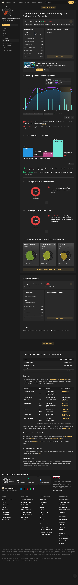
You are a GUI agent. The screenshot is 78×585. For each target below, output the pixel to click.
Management (7, 43)
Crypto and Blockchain (26, 514)
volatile (44, 123)
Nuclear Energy (24, 507)
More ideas (23, 519)
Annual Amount (49, 113)
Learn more (66, 428)
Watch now (39, 69)
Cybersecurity (24, 517)
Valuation (6, 31)
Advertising (62, 522)
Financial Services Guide (31, 560)
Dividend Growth (28, 44)
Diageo (42, 509)
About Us (61, 524)
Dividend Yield (28, 113)
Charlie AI (61, 543)
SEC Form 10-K (65, 391)
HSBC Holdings (44, 502)
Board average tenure (29, 318)
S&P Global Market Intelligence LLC (59, 379)
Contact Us (62, 527)
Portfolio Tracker (44, 527)
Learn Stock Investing (64, 536)
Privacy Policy (16, 560)
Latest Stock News (64, 499)
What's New (62, 512)
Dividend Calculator (45, 534)
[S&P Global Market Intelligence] (58, 478)
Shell (41, 504)
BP (41, 517)
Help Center (62, 533)
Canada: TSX (5, 509)
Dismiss (46, 69)
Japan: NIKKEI (5, 514)
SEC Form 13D (65, 411)
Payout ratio (27, 56)
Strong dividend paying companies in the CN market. (48, 269)
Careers (61, 529)
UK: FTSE (4, 502)
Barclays (42, 519)
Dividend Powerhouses (26, 502)
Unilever (42, 507)
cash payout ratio (55, 217)
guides (32, 438)
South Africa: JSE (6, 512)
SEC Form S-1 (65, 405)
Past (5, 35)
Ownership (7, 45)
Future (5, 33)
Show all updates (59, 56)
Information (6, 48)
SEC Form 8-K (65, 418)
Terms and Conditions (7, 560)
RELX (41, 514)
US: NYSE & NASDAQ (7, 499)
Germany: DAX (5, 519)
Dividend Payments (38, 113)
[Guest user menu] (75, 2)
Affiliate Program (63, 538)
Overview (5, 28)
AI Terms (22, 560)
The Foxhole (62, 504)
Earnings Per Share (59, 113)
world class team (37, 441)
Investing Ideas (63, 507)
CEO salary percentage (29, 306)
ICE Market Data (66, 403)
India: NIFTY (5, 507)
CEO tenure (26, 309)
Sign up (71, 2)
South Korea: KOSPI (6, 517)
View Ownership (49, 343)
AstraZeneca (43, 499)
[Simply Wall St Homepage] (3, 2)
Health (5, 38)
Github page (68, 436)
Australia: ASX (5, 504)
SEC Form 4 (65, 409)
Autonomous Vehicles (26, 509)
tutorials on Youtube (56, 438)
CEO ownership (27, 312)
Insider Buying (24, 504)
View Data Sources (57, 490)
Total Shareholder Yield (29, 38)
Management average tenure (31, 315)
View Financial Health (49, 7)
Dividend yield (28, 35)
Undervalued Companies (27, 499)
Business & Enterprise (64, 541)
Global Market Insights (64, 502)
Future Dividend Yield (29, 41)
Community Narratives (64, 509)
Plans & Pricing (63, 519)
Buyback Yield (38, 35)
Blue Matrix (65, 400)
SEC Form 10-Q (65, 393)
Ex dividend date (28, 50)
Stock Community (8, 50)
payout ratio (54, 189)
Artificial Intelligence (26, 512)
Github (41, 453)
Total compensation (30, 302)
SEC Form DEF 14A (66, 415)
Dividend (6, 40)
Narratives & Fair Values (46, 532)
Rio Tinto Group (44, 512)
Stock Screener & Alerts (46, 529)
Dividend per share (28, 53)
